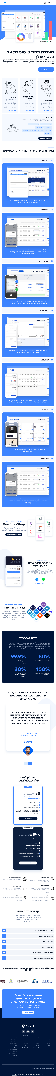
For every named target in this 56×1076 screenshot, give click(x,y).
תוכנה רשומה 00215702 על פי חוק (11, 880)
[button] (5, 2)
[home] (48, 2)
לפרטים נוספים (21, 1074)
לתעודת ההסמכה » (36, 900)
